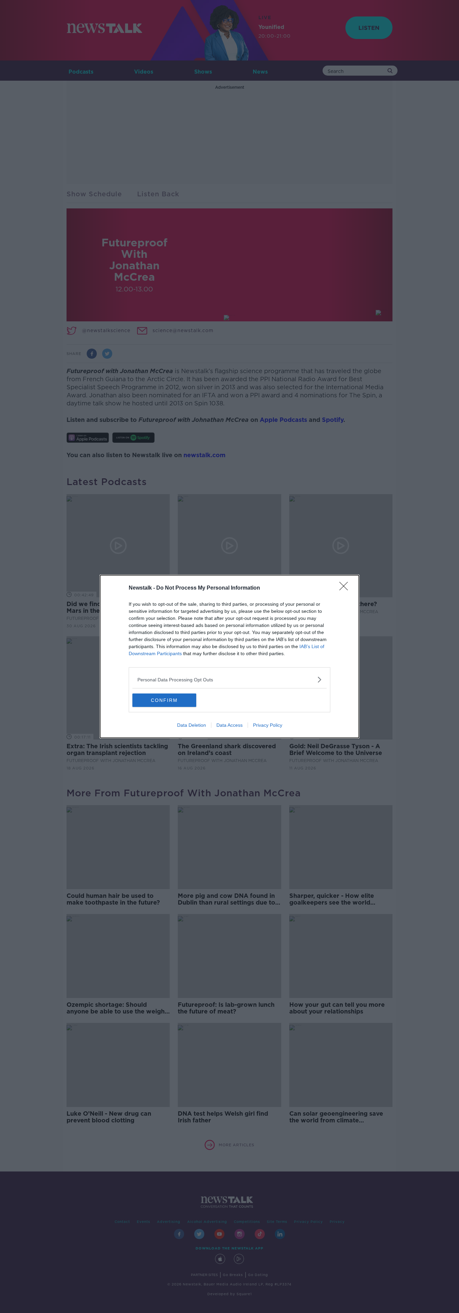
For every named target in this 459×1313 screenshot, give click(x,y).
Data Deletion (191, 725)
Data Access (229, 725)
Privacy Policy (267, 725)
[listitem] (229, 679)
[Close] (345, 588)
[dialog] (229, 656)
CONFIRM (164, 700)
